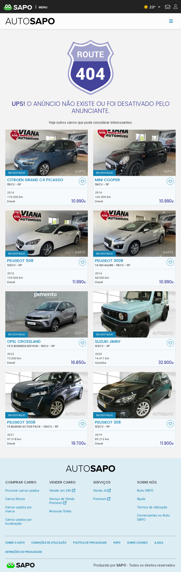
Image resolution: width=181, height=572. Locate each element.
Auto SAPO (145, 491)
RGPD (117, 542)
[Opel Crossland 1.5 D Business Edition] (46, 314)
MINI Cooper (107, 182)
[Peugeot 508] (46, 233)
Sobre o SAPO (15, 542)
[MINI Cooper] (134, 153)
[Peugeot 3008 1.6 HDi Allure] (134, 233)
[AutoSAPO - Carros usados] (30, 21)
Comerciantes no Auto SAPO (153, 517)
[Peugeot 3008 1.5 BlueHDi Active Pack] (46, 395)
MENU (43, 7)
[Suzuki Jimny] (134, 314)
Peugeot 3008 (112, 262)
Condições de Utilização (48, 542)
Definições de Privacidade (23, 552)
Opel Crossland (31, 343)
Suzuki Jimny (108, 343)
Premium (100, 499)
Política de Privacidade (90, 542)
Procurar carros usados (22, 491)
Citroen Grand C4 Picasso (35, 182)
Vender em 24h (60, 491)
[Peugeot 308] (134, 395)
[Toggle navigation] (171, 21)
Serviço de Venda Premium (61, 501)
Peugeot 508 (20, 262)
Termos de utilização (152, 507)
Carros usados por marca (18, 509)
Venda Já (100, 491)
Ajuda (141, 499)
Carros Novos (15, 499)
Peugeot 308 (108, 424)
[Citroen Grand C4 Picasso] (46, 153)
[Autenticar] (167, 7)
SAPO (20, 565)
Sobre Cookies (137, 542)
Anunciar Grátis (60, 511)
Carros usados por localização (18, 522)
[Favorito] (82, 181)
